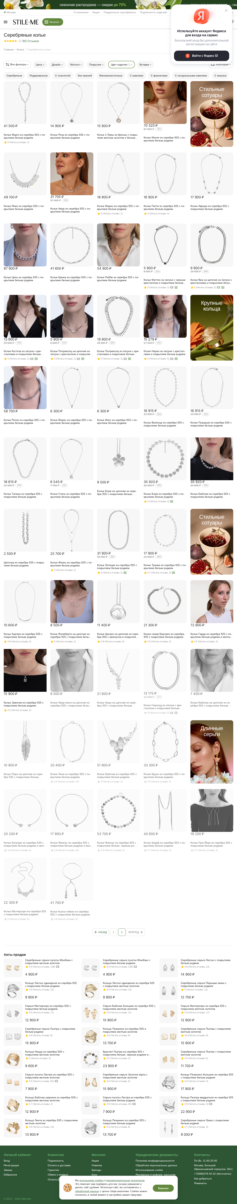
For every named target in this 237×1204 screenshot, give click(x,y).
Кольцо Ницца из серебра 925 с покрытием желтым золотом (44, 1053)
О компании (81, 12)
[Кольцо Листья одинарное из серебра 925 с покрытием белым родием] (13, 990)
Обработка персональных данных (156, 1165)
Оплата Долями (57, 1179)
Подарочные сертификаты (120, 12)
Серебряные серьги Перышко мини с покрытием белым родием (203, 984)
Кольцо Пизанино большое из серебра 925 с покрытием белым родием (207, 1076)
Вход (7, 1160)
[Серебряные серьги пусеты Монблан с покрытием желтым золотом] (13, 968)
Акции (96, 12)
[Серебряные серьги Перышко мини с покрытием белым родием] (168, 990)
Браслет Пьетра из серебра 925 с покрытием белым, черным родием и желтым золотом (125, 1053)
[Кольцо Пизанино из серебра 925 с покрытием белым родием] (90, 1128)
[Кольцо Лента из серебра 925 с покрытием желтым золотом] (13, 1128)
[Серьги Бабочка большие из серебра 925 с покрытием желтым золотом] (90, 1013)
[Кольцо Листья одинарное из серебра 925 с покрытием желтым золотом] (90, 990)
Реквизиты (200, 1183)
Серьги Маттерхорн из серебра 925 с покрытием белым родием (48, 1007)
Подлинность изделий (153, 12)
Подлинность (56, 1160)
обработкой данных (87, 1191)
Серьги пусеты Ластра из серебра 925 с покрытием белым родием (127, 1099)
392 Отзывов (30, 41)
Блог (94, 1174)
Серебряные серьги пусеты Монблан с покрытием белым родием (126, 962)
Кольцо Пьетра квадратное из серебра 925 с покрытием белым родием (207, 1099)
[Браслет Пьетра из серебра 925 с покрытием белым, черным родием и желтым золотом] (90, 1059)
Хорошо (163, 1188)
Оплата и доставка (59, 1165)
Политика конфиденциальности (155, 1160)
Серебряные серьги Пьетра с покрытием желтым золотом (206, 1030)
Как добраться (203, 1178)
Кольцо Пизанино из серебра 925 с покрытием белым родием (124, 1122)
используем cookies (92, 1180)
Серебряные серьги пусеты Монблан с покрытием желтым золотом (49, 962)
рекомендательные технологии (125, 1180)
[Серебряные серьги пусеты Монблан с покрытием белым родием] (90, 968)
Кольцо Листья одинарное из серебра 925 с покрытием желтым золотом (128, 984)
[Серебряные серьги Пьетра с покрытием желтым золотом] (168, 1036)
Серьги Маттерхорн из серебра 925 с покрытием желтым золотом (203, 1007)
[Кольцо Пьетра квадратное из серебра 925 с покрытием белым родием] (168, 1105)
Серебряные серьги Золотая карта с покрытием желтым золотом (125, 1076)
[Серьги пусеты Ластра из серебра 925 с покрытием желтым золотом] (13, 1082)
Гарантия (53, 1169)
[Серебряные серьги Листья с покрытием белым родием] (168, 968)
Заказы (8, 1169)
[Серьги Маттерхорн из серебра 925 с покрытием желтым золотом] (168, 1013)
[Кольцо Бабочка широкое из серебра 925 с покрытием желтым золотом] (13, 1105)
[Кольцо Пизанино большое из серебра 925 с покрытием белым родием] (168, 1082)
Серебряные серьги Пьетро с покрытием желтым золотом (206, 1053)
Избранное (10, 1174)
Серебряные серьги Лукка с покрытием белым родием (205, 1122)
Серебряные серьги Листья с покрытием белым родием (205, 962)
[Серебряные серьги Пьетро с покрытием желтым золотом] (168, 1059)
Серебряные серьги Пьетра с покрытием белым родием (50, 1030)
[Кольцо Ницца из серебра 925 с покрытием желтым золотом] (13, 1059)
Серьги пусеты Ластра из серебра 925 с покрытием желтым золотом (49, 1076)
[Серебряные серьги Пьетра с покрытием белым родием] (13, 1036)
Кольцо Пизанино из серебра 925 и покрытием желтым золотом (124, 1030)
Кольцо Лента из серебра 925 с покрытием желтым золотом (51, 1122)
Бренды (96, 1169)
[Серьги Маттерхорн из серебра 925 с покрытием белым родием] (13, 1013)
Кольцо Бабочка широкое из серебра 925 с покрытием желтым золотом (51, 1099)
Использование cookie (149, 1169)
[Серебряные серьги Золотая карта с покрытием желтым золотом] (90, 1082)
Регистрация (11, 1165)
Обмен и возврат (58, 1174)
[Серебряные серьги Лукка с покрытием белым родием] (168, 1128)
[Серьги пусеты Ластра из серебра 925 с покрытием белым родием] (90, 1105)
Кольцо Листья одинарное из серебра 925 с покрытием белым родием (51, 984)
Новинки (97, 1165)
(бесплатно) (212, 1173)
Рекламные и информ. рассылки (156, 1174)
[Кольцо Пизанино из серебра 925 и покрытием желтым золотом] (90, 1036)
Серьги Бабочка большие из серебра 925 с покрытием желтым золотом (129, 1007)
